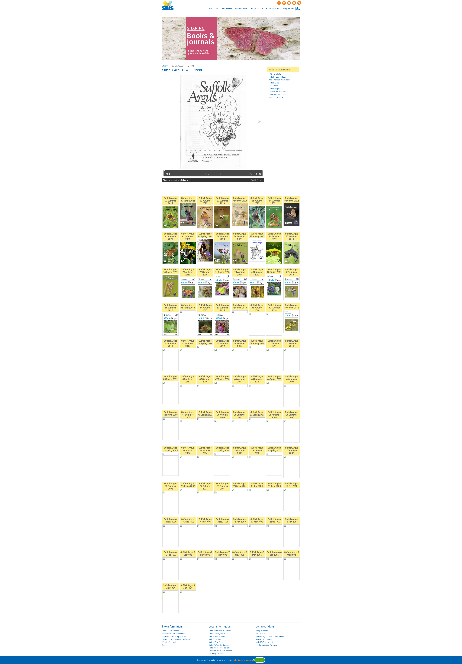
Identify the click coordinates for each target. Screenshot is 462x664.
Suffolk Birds (274, 83)
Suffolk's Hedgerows (217, 633)
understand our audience (242, 660)
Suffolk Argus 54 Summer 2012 (239, 343)
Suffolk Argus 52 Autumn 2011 (274, 343)
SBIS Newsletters (275, 74)
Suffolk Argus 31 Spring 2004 (222, 449)
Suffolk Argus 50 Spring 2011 (170, 377)
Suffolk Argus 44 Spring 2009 (274, 377)
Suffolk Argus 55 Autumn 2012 (222, 343)
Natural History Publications (220, 650)
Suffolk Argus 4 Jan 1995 (274, 553)
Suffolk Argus (274, 88)
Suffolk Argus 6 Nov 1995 (239, 553)
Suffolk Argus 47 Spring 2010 (222, 377)
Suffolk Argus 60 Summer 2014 (274, 308)
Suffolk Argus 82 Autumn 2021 (170, 236)
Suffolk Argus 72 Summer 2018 (205, 272)
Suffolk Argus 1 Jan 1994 (187, 586)
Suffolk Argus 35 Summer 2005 (291, 415)
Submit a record (241, 8)
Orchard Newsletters (277, 91)
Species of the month (217, 636)
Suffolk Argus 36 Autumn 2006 (274, 415)
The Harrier (273, 85)
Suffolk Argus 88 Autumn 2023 (205, 201)
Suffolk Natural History (278, 77)
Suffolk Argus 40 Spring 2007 (205, 413)
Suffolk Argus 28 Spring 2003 (274, 449)
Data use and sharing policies (174, 636)
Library (165, 66)
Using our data (288, 8)
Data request (226, 8)
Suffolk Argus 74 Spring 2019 (170, 270)
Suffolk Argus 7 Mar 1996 (222, 553)
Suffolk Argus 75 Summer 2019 (291, 236)
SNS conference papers (278, 94)
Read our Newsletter (170, 630)
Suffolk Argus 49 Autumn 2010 (187, 379)
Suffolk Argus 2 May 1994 (170, 586)
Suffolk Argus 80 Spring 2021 (205, 235)
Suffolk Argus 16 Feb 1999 (205, 520)
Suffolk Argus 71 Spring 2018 (222, 270)
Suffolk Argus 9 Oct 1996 (187, 553)
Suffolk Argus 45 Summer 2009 (256, 379)
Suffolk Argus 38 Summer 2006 (239, 415)
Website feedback (169, 642)
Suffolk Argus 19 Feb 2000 (291, 484)
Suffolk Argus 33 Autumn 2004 (187, 450)
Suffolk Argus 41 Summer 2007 (187, 415)
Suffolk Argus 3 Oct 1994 (291, 553)
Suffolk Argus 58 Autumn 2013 (170, 343)
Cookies (165, 645)
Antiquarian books (276, 97)
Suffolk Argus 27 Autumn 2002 (291, 450)
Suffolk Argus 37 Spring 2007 (257, 413)
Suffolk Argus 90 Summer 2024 (170, 201)
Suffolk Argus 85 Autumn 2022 (256, 201)
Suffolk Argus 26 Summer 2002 (170, 486)
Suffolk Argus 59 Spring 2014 (291, 306)
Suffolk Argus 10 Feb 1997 (170, 553)
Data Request (261, 633)
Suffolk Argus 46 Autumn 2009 (239, 379)
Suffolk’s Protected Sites (265, 642)
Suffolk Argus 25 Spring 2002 (188, 484)
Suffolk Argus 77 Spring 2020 (257, 235)
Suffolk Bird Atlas (216, 642)
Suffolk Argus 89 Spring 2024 (188, 199)
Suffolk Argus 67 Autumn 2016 (291, 272)
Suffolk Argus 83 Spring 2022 (291, 199)
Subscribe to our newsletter (173, 633)
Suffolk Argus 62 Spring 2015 (239, 306)
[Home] (168, 5)
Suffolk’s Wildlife (272, 8)
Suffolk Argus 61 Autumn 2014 (256, 308)
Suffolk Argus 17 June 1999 (187, 520)
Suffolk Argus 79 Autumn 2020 (222, 236)
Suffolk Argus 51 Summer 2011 (291, 343)
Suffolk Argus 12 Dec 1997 (274, 520)
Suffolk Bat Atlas (215, 639)
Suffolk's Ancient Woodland (220, 630)
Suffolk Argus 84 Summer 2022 (274, 201)
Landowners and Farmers (266, 645)
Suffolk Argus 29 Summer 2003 (256, 450)
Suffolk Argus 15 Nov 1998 (222, 520)
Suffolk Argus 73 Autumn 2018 (187, 272)
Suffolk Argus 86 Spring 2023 (239, 199)
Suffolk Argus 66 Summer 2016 (170, 308)
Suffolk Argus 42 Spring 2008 (170, 413)
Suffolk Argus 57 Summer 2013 (187, 343)
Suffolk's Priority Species (219, 645)
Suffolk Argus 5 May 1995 (257, 553)
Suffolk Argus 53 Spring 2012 (257, 342)
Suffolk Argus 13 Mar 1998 (256, 520)
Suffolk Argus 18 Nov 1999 (170, 520)
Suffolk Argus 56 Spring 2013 (205, 342)
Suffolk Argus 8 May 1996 (205, 553)
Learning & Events (216, 653)
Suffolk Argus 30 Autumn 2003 (239, 450)
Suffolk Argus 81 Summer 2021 (187, 236)
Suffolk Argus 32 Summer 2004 (205, 450)
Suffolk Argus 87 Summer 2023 (222, 201)
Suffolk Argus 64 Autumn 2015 (205, 308)
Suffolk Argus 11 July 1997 (291, 520)
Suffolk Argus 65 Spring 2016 (188, 306)
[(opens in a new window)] (279, 3)
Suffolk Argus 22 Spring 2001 (239, 484)
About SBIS (213, 8)
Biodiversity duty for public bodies (270, 636)
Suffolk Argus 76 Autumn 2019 (274, 236)
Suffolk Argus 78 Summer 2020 (239, 236)
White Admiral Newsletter (279, 80)
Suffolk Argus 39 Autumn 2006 (222, 415)
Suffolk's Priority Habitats (219, 648)
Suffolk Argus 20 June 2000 (274, 484)
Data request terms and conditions (176, 639)
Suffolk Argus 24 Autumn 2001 (205, 486)
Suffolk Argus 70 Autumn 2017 (239, 272)
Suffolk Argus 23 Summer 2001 (222, 486)
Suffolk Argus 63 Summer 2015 (222, 308)
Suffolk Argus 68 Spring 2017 (274, 270)
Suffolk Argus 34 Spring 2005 (170, 449)
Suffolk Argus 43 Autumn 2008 (291, 379)
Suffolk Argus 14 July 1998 (239, 520)
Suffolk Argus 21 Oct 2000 (256, 484)
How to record (257, 8)
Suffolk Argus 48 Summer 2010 (205, 379)
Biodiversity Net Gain (264, 639)
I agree (260, 660)
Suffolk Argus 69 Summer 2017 (256, 272)
